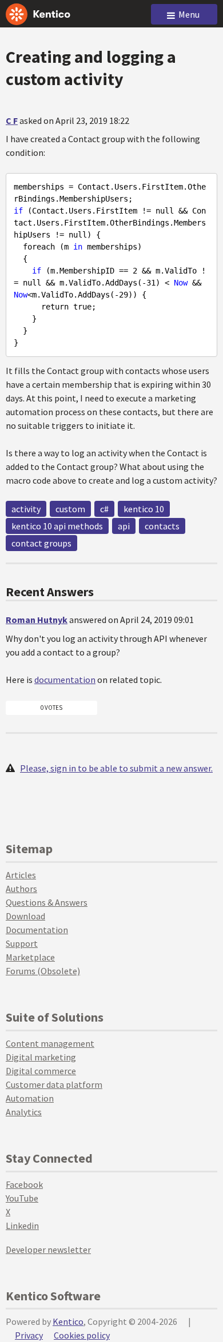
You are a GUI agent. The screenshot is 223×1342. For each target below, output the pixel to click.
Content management (50, 1043)
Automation (30, 1098)
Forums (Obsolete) (43, 971)
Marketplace (30, 957)
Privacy (29, 1335)
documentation (64, 679)
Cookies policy (82, 1335)
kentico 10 (144, 509)
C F (12, 120)
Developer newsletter (48, 1249)
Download (25, 916)
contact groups (41, 543)
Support (22, 943)
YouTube (22, 1198)
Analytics (24, 1112)
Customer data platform (54, 1084)
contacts (162, 526)
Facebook (24, 1184)
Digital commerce (41, 1070)
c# (104, 509)
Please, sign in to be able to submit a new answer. (116, 768)
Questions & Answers (46, 902)
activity (26, 509)
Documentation (37, 929)
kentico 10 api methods (57, 526)
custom (70, 509)
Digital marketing (41, 1057)
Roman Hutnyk (36, 619)
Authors (21, 888)
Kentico (68, 1321)
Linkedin (22, 1225)
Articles (21, 875)
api (124, 526)
